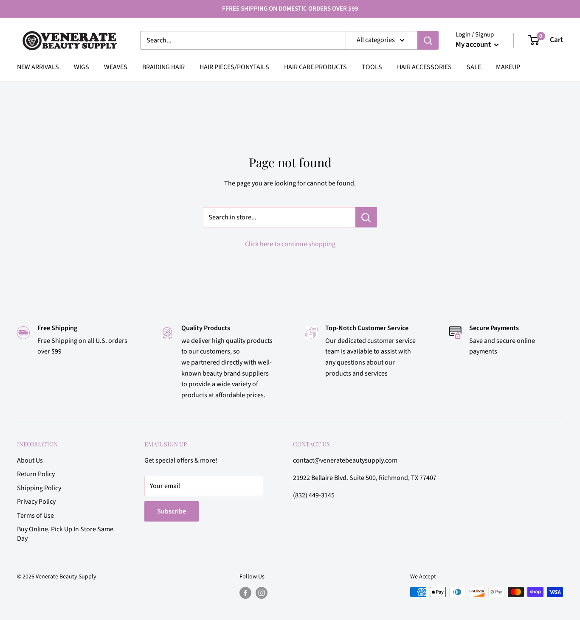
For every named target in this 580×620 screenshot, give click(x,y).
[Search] (428, 40)
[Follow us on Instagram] (261, 593)
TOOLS (372, 67)
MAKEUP (508, 67)
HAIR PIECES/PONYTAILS (234, 67)
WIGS (81, 67)
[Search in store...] (366, 217)
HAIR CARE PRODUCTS (315, 67)
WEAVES (115, 67)
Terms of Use (35, 515)
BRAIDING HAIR (163, 67)
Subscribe (171, 511)
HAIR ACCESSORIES (424, 67)
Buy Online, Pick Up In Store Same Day (65, 534)
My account (474, 44)
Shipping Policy (39, 488)
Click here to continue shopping (290, 244)
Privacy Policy (36, 501)
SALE (474, 67)
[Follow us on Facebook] (245, 593)
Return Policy (36, 474)
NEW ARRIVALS (38, 67)
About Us (30, 460)
